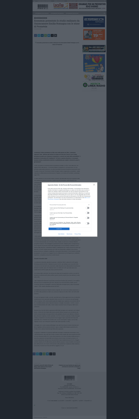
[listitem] (69, 204)
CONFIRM (59, 228)
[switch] (87, 208)
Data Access (69, 234)
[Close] (94, 185)
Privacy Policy (78, 234)
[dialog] (69, 209)
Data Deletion (61, 234)
